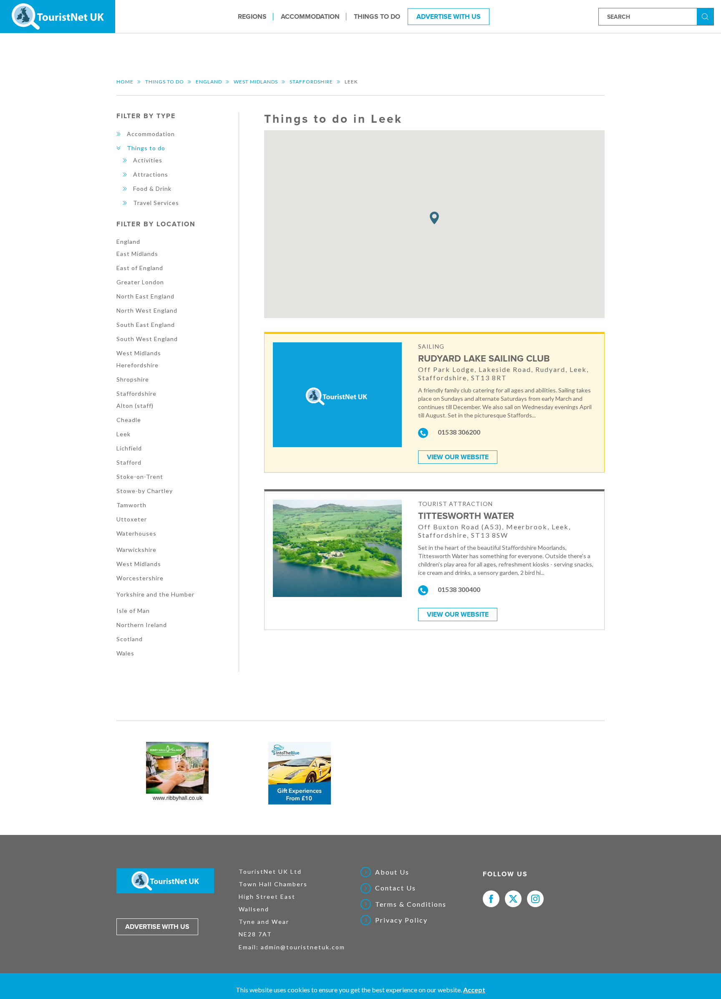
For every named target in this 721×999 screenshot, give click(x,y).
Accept (474, 990)
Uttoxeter (131, 519)
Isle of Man (133, 610)
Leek (123, 434)
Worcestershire (140, 578)
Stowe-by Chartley (144, 490)
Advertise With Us (448, 16)
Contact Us (395, 888)
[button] (434, 218)
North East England (145, 296)
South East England (145, 324)
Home (125, 81)
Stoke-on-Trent (139, 476)
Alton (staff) (135, 405)
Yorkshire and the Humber (155, 594)
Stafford (128, 462)
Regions (252, 16)
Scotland (129, 638)
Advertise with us (157, 927)
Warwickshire (136, 549)
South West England (147, 338)
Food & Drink (152, 188)
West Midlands (256, 81)
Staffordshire (311, 81)
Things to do (377, 16)
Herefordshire (137, 365)
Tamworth (131, 504)
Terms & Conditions (410, 904)
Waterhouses (136, 533)
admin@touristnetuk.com (303, 947)
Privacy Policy (401, 920)
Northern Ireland (141, 624)
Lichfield (129, 448)
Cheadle (128, 419)
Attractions (150, 174)
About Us (392, 872)
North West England (146, 310)
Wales (125, 653)
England (209, 81)
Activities (147, 160)
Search (706, 16)
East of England (139, 267)
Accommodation (310, 16)
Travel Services (156, 202)
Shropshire (132, 379)
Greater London (140, 282)
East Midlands (137, 253)
